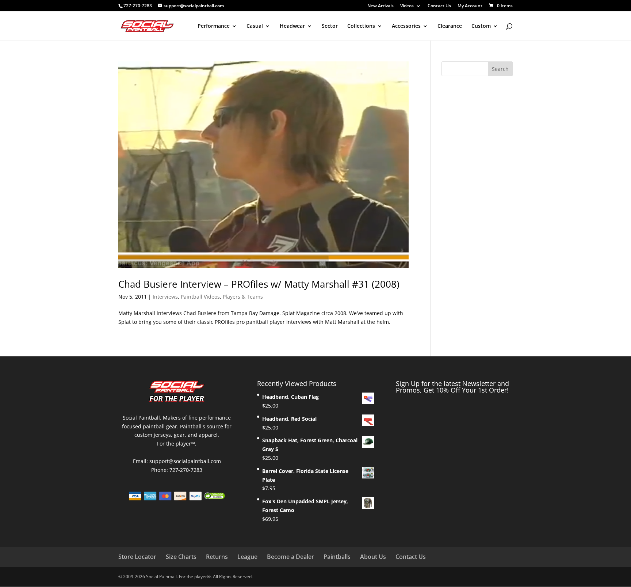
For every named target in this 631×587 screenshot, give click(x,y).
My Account (470, 6)
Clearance (449, 26)
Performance (214, 26)
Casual (254, 26)
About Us (373, 557)
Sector (330, 26)
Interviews (165, 296)
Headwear (292, 26)
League (247, 557)
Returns (217, 557)
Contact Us (439, 6)
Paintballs (337, 557)
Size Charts (181, 557)
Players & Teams (243, 296)
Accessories (406, 26)
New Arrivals (380, 6)
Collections (361, 26)
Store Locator (137, 557)
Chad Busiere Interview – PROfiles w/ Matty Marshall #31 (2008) (258, 284)
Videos (407, 6)
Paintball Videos (200, 296)
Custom (481, 26)
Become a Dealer (290, 557)
